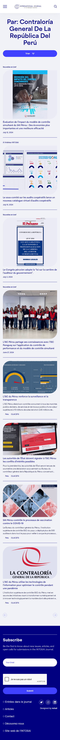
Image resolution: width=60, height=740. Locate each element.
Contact (9, 716)
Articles (9, 709)
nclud (54, 708)
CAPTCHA (9, 670)
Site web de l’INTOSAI (18, 730)
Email (6, 655)
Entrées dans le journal (18, 701)
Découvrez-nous (14, 723)
